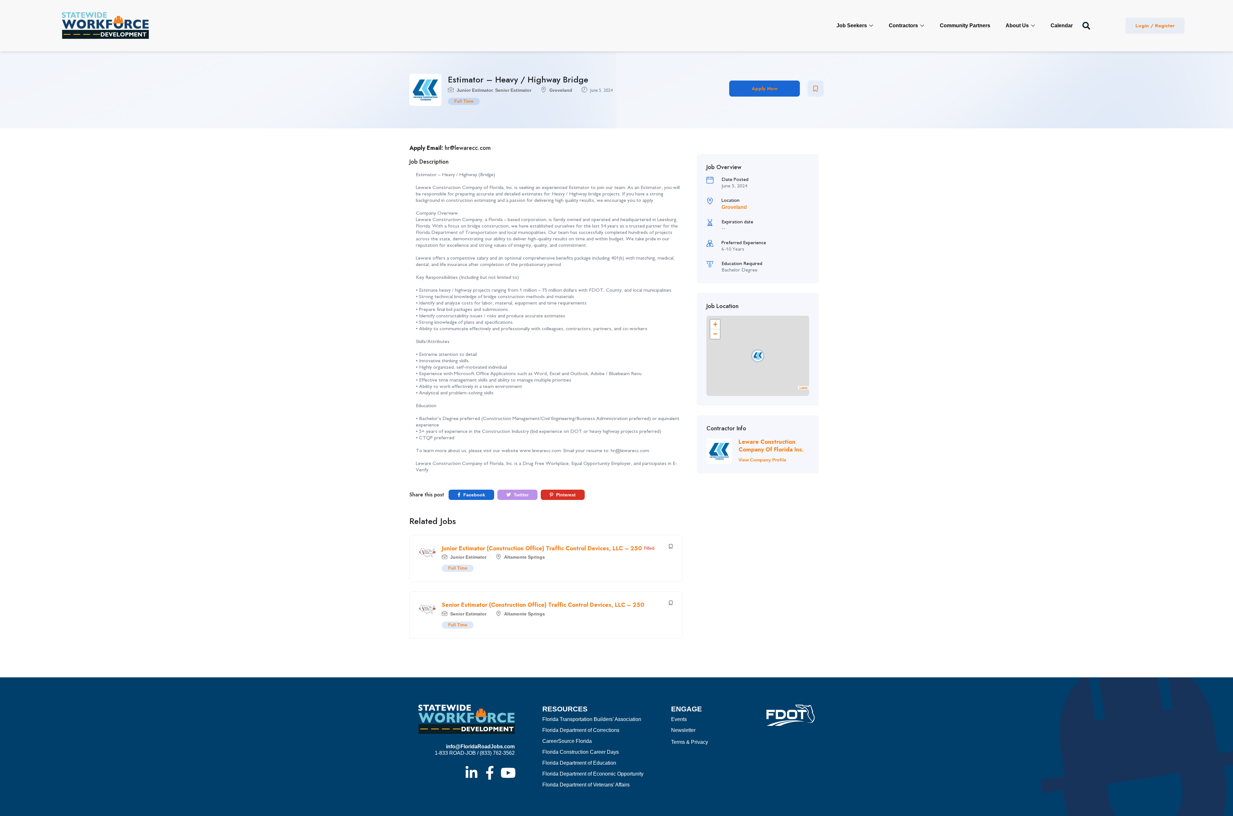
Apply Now (764, 88)
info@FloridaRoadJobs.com (480, 746)
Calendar (1062, 25)
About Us (1018, 25)
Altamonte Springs (524, 557)
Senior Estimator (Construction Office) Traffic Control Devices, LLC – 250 (543, 605)
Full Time (463, 101)
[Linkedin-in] (471, 772)
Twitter (520, 494)
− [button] (715, 334)
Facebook (473, 494)
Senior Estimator (513, 90)
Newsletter (683, 730)
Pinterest (565, 494)
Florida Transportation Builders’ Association (591, 719)
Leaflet (804, 388)
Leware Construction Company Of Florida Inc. (771, 445)
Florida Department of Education (579, 763)
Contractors (904, 25)
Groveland (560, 90)
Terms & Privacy (689, 742)
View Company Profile (762, 459)
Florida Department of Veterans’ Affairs (586, 784)
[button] (1086, 26)
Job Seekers (852, 25)
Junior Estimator (475, 90)
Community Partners (965, 25)
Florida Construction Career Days (580, 752)
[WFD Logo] (105, 25)
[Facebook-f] (489, 772)
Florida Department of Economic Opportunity (592, 774)
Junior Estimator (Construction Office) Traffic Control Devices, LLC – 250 (542, 548)
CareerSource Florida (567, 741)
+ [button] (715, 324)
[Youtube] (508, 772)
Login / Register (1155, 25)
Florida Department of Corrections (580, 730)
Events (679, 719)
